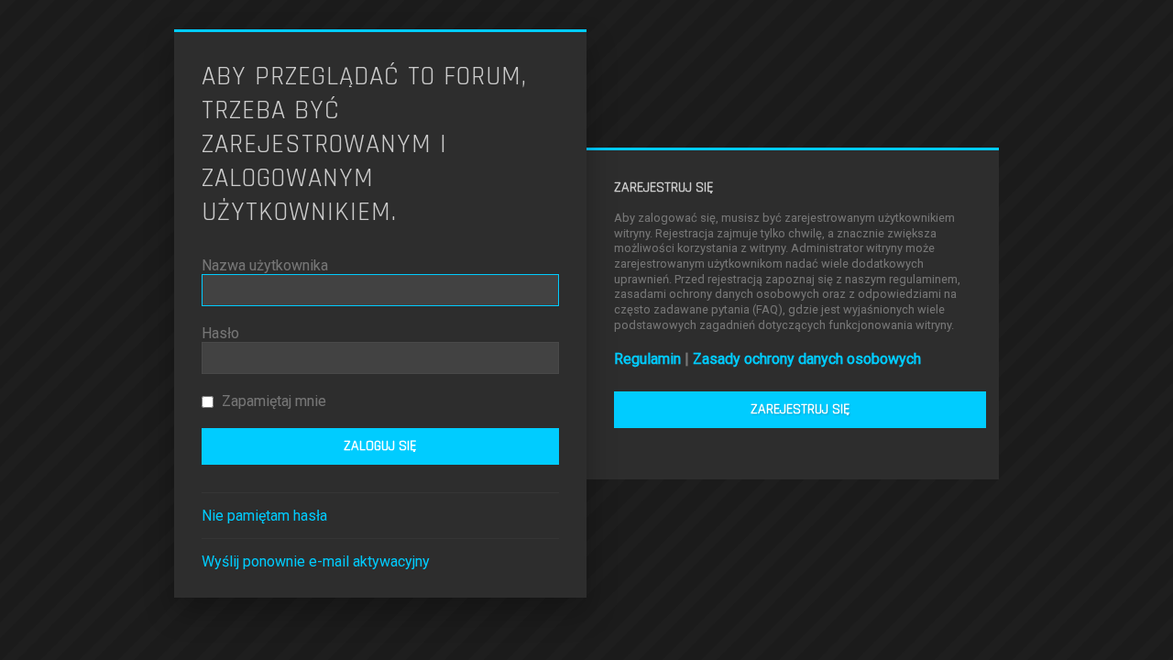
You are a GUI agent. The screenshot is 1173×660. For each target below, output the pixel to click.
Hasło (220, 333)
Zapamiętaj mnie (272, 401)
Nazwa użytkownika (265, 265)
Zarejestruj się (800, 409)
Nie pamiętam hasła (264, 515)
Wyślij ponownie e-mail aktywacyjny (316, 561)
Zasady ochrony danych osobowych (807, 359)
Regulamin (647, 359)
